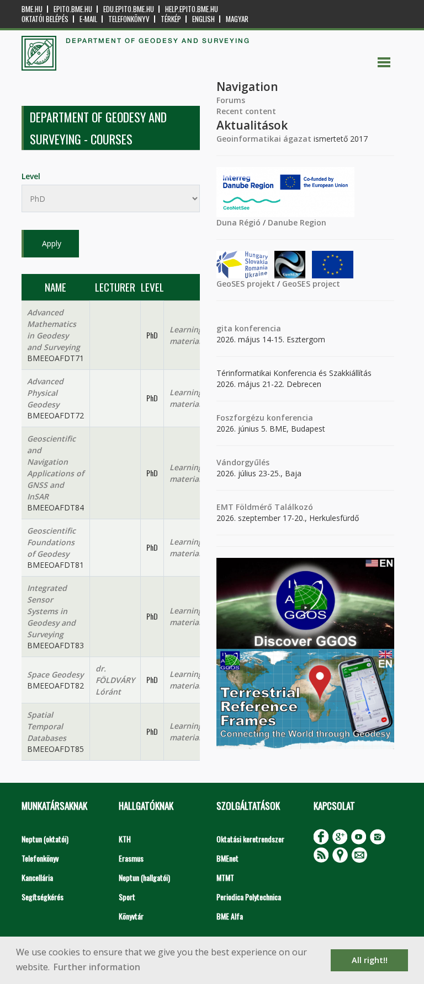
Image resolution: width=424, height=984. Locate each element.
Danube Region (297, 222)
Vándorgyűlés (242, 462)
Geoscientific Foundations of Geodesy (51, 542)
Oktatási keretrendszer (250, 839)
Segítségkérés (42, 896)
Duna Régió (238, 222)
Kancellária (37, 877)
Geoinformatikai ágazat (263, 138)
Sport (127, 896)
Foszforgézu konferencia (264, 417)
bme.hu (32, 9)
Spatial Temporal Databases (46, 726)
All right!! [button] (370, 960)
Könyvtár (131, 916)
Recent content (246, 111)
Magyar (237, 19)
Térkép (171, 19)
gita (224, 328)
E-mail (88, 19)
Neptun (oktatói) (45, 839)
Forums (230, 100)
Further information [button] (97, 967)
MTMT (225, 877)
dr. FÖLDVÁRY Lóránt (115, 680)
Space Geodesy (55, 674)
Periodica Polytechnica (248, 896)
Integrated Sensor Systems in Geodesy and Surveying (51, 611)
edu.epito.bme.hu (128, 9)
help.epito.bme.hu (191, 9)
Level (31, 176)
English (203, 19)
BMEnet (227, 858)
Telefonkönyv (129, 19)
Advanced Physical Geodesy (45, 393)
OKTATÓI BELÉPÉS (45, 19)
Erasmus (131, 858)
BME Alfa (229, 916)
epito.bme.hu (73, 9)
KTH (125, 839)
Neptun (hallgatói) (144, 877)
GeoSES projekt (245, 283)
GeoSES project (311, 283)
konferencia (256, 328)
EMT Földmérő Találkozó (264, 507)
